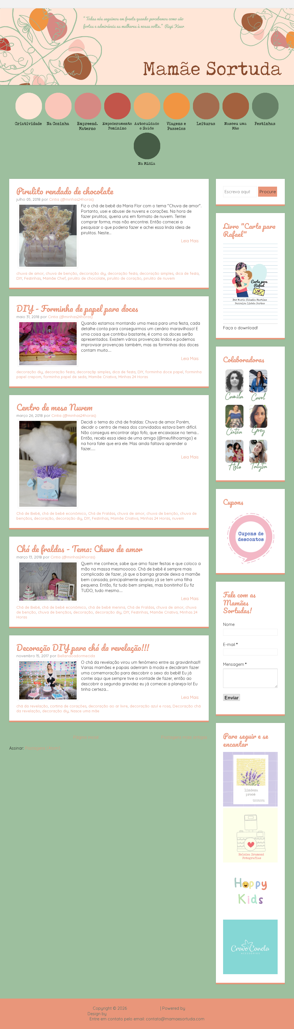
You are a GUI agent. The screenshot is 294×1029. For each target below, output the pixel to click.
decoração (44, 518)
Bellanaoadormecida (76, 655)
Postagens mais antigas (184, 737)
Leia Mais (190, 240)
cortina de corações (68, 706)
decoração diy (92, 273)
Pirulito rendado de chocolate (64, 191)
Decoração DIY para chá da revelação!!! (82, 647)
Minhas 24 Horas (133, 376)
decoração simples (156, 273)
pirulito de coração (124, 278)
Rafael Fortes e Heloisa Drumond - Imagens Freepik (157, 1013)
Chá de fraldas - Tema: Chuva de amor (79, 549)
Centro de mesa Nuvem (54, 407)
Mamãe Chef (54, 278)
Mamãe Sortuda (143, 1008)
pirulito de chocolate (86, 278)
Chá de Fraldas (101, 513)
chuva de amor (30, 273)
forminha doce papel (164, 372)
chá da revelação (32, 706)
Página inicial (85, 737)
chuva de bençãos (54, 612)
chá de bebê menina (106, 607)
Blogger (193, 1008)
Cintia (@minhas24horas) (71, 199)
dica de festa (187, 273)
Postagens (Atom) (42, 748)
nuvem (178, 518)
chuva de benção (61, 273)
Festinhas (32, 278)
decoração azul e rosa (150, 706)
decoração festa (123, 273)
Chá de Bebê (28, 513)
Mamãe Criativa (102, 376)
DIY (19, 278)
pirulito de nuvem (159, 278)
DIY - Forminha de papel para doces (77, 308)
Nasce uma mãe (85, 711)
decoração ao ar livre (108, 706)
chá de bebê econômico (64, 513)
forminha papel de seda (64, 376)
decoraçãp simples (93, 372)
